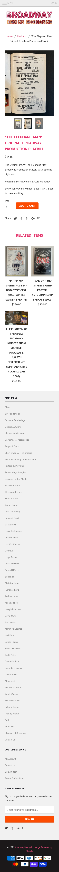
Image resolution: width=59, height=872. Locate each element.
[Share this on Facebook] (20, 218)
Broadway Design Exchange (27, 847)
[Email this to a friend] (38, 218)
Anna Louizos (11, 602)
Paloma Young (12, 707)
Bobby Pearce (12, 641)
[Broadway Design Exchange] (29, 18)
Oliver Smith (11, 674)
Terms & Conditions (14, 778)
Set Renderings (12, 413)
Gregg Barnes (12, 504)
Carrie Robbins (12, 661)
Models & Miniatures (15, 433)
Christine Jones (12, 583)
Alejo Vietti (10, 681)
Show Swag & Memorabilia (18, 452)
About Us (9, 726)
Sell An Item (11, 771)
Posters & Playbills (14, 465)
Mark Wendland (12, 700)
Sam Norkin (10, 622)
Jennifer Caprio (12, 544)
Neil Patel (10, 635)
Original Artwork (13, 426)
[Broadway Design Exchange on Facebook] (12, 828)
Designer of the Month (16, 478)
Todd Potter (11, 655)
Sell (7, 720)
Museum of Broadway (15, 733)
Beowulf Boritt (12, 518)
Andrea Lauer (11, 596)
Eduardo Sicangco (13, 667)
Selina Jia (9, 576)
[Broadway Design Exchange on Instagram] (18, 828)
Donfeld (9, 550)
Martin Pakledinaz (13, 628)
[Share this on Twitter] (15, 218)
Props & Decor (12, 446)
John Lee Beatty (12, 511)
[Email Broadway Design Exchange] (24, 828)
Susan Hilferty (12, 570)
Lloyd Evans (11, 557)
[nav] (8, 3)
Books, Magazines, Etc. (16, 472)
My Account (10, 758)
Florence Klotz (12, 589)
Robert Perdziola (13, 648)
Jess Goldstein (12, 563)
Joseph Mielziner (13, 609)
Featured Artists (12, 485)
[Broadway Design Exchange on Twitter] (7, 828)
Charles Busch (12, 537)
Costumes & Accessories (17, 439)
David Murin (11, 615)
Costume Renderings (15, 420)
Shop (7, 407)
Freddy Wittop (12, 713)
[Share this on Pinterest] (26, 218)
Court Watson (11, 693)
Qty (7, 200)
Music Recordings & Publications (21, 459)
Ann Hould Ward (13, 687)
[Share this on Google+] (32, 218)
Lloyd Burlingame (13, 531)
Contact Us (10, 739)
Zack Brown (10, 524)
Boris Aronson (12, 498)
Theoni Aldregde (13, 492)
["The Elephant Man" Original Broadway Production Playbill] (29, 83)
